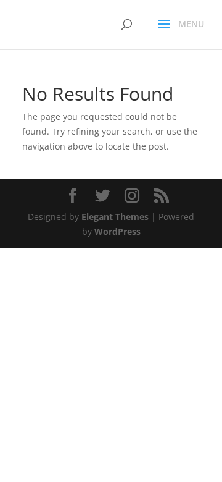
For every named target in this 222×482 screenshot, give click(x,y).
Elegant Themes (115, 216)
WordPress (117, 231)
